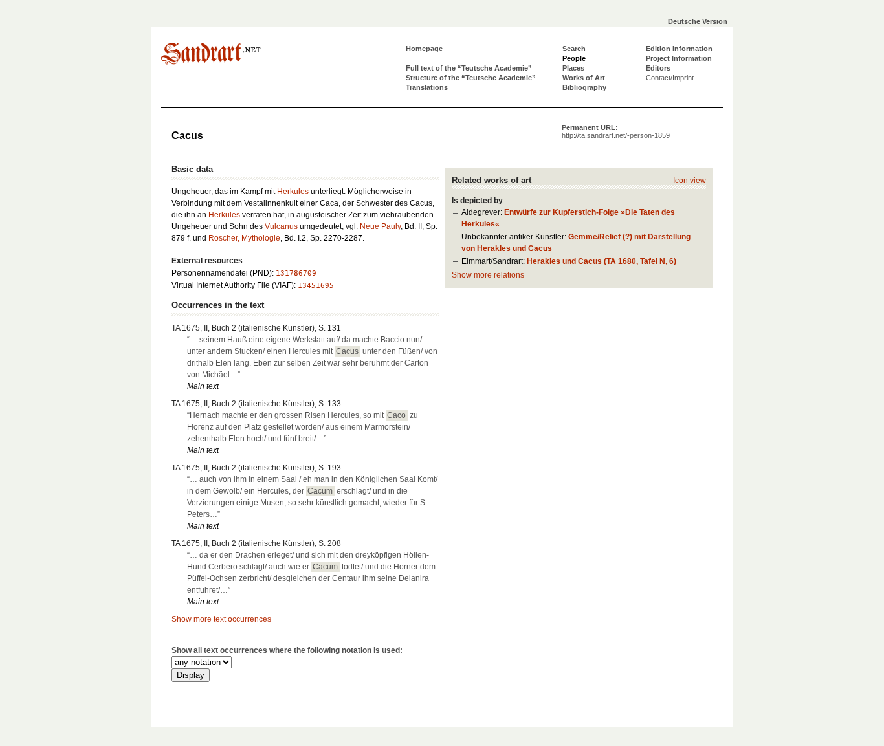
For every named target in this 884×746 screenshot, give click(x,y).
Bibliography (584, 87)
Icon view (689, 180)
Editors (658, 68)
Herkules (293, 191)
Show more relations (488, 275)
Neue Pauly (380, 226)
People (574, 58)
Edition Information (679, 48)
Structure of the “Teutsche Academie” (471, 78)
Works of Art (583, 78)
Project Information (679, 58)
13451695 (316, 285)
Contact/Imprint (670, 78)
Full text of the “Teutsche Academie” (469, 68)
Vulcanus (281, 226)
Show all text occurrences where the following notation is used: (287, 650)
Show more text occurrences (221, 619)
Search (574, 48)
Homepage (424, 48)
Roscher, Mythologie (244, 238)
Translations (427, 87)
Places (573, 68)
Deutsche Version (697, 21)
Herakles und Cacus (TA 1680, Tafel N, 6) (601, 261)
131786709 (296, 273)
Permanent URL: (616, 131)
